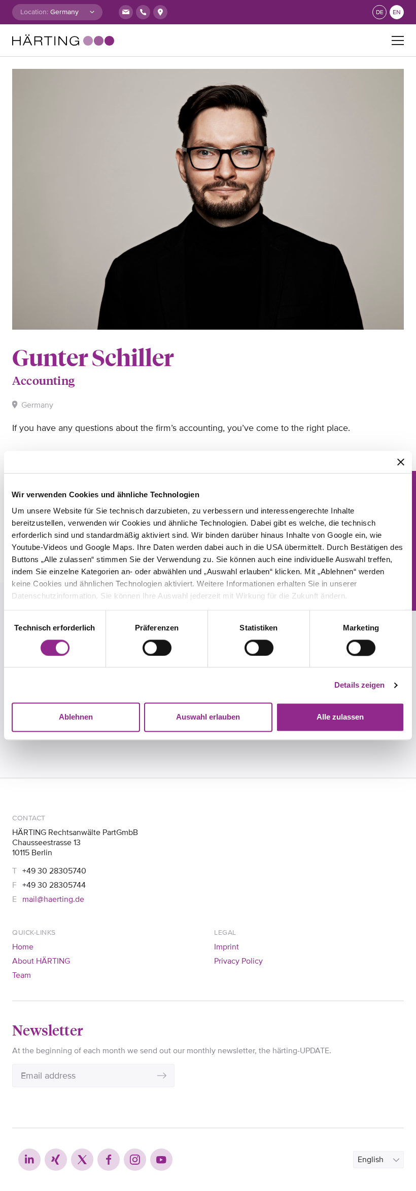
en (397, 12)
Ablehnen (76, 717)
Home (22, 947)
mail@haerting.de (53, 899)
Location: (34, 12)
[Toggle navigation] (398, 40)
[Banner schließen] (400, 461)
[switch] (157, 648)
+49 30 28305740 (54, 871)
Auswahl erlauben (208, 717)
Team (21, 975)
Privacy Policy (238, 961)
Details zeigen (359, 685)
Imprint (226, 947)
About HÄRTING (41, 961)
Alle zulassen (340, 717)
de (380, 12)
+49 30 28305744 (54, 885)
